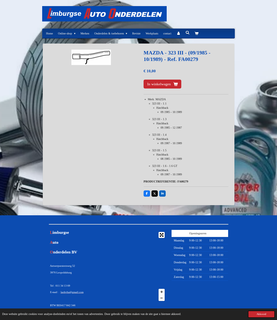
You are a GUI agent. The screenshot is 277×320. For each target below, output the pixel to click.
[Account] (178, 33)
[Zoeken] (187, 33)
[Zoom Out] (162, 298)
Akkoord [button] (261, 314)
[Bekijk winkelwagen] (196, 33)
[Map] (138, 266)
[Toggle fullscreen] (162, 235)
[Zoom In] (162, 292)
